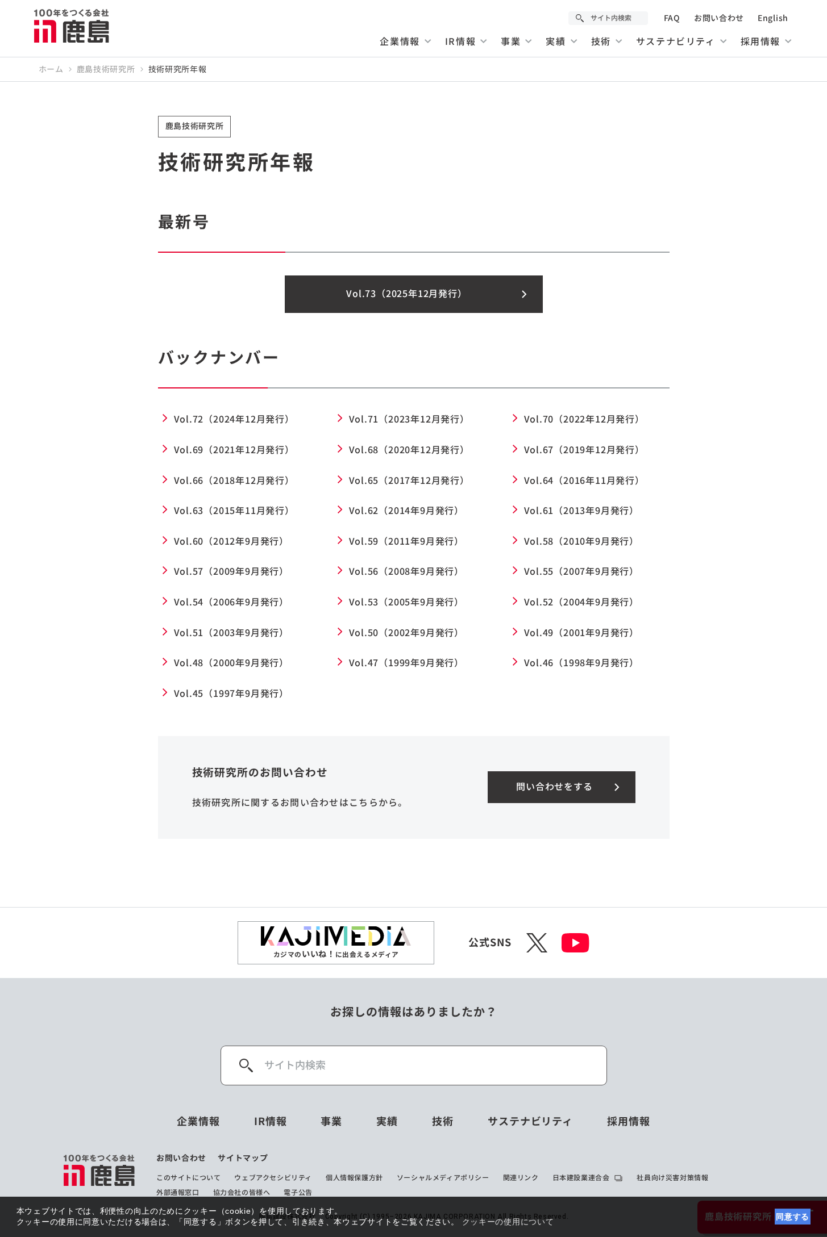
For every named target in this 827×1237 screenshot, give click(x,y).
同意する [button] (792, 1216)
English (773, 18)
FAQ (672, 18)
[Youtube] (575, 942)
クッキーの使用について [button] (508, 1221)
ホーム (51, 69)
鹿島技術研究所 (106, 69)
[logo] (100, 1175)
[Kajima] (72, 26)
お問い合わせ (719, 18)
